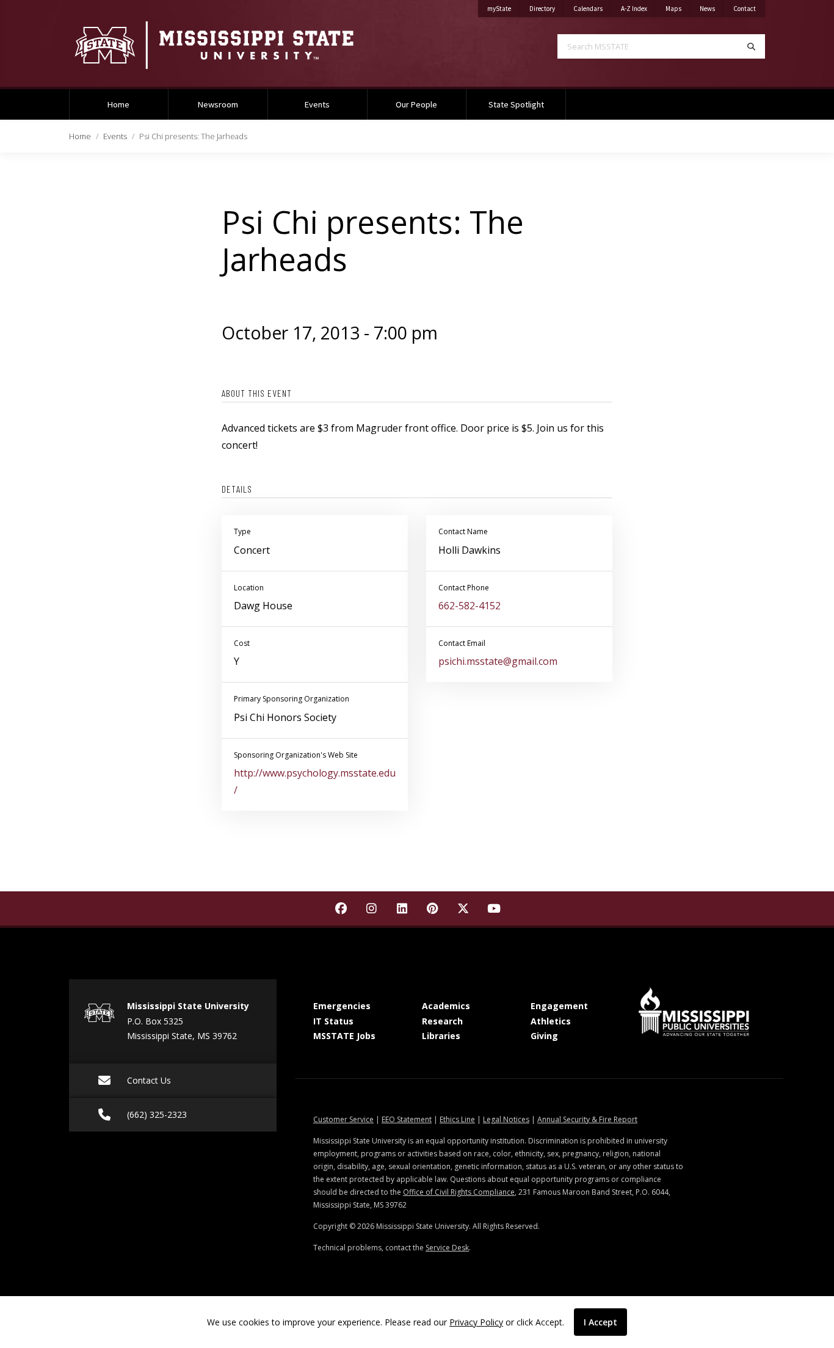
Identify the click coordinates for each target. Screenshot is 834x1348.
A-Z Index (638, 8)
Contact (749, 8)
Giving (544, 1036)
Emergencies (342, 1006)
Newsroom (218, 104)
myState (503, 8)
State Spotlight (516, 104)
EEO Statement (407, 1119)
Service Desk (447, 1247)
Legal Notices (506, 1119)
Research (442, 1021)
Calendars (592, 8)
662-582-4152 (469, 605)
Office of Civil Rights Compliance (459, 1192)
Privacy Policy (476, 1322)
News (712, 8)
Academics (446, 1006)
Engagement (559, 1006)
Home (118, 104)
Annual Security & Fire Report (587, 1119)
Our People (416, 104)
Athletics (551, 1021)
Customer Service (343, 1119)
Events (317, 104)
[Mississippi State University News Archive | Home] (234, 44)
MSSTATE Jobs (344, 1036)
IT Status (333, 1021)
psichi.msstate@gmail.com (497, 661)
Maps (678, 8)
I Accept (600, 1322)
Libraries (441, 1036)
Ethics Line (457, 1119)
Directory (546, 8)
